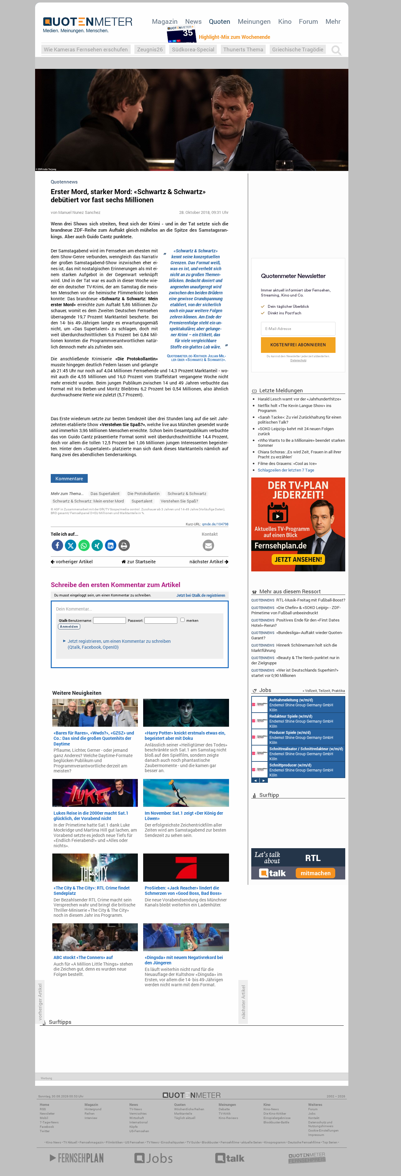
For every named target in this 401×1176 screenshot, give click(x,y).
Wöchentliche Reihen (189, 1109)
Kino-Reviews (228, 1118)
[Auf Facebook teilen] (57, 546)
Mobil (44, 1118)
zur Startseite (141, 562)
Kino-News (271, 1109)
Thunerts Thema (243, 49)
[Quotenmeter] (88, 25)
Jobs (311, 1114)
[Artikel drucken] (124, 546)
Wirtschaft (136, 1118)
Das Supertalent (105, 493)
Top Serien (329, 1142)
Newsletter (47, 1114)
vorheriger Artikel (74, 562)
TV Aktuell (70, 1142)
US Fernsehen (134, 1142)
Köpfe (133, 1127)
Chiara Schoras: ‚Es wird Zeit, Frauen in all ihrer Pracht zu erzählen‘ (299, 454)
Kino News (53, 1142)
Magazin (165, 21)
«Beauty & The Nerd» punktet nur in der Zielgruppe (295, 660)
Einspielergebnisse (276, 1118)
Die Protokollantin (143, 493)
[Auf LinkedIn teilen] (110, 546)
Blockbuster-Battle (276, 1122)
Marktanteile (183, 1114)
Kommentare (69, 478)
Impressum (316, 1135)
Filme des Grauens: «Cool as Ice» (287, 463)
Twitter (44, 1131)
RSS (43, 1109)
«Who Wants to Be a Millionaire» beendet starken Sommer (301, 442)
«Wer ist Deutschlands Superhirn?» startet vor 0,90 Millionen (294, 673)
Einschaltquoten (173, 1142)
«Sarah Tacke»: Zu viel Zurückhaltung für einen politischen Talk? (299, 419)
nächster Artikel (207, 562)
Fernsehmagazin (92, 1142)
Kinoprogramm (275, 1142)
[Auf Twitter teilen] (70, 546)
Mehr (333, 21)
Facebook (47, 1127)
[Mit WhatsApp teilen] (84, 546)
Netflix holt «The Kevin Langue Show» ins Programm (294, 408)
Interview (91, 1118)
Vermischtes (138, 1114)
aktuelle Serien (251, 1142)
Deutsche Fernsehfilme (304, 1142)
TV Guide (193, 1142)
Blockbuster (210, 1142)
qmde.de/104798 (215, 524)
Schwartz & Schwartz (187, 493)
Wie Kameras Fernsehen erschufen (86, 49)
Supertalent (142, 500)
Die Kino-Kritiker (274, 1114)
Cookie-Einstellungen (323, 1130)
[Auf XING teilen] (97, 546)
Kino (285, 21)
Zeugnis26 (150, 49)
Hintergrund (93, 1109)
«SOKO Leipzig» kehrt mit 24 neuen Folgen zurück (296, 431)
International (138, 1122)
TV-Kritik (225, 1114)
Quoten (219, 21)
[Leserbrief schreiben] (208, 546)
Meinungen (254, 21)
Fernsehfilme (230, 1142)
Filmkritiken (114, 1142)
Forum (308, 21)
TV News (153, 1142)
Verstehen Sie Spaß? (179, 500)
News (193, 21)
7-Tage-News (49, 1122)
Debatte (224, 1109)
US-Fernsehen (139, 1131)
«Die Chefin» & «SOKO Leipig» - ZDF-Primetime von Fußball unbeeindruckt (296, 610)
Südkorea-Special (193, 49)
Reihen (90, 1114)
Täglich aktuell (184, 1118)
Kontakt (313, 1118)
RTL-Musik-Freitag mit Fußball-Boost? (298, 600)
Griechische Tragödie (297, 49)
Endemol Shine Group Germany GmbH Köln (301, 704)
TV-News (135, 1109)
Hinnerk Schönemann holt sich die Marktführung (294, 647)
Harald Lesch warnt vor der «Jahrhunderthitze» (299, 399)
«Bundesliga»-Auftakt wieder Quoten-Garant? (297, 635)
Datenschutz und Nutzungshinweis (320, 1124)
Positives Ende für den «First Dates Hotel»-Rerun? (295, 622)
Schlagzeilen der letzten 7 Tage (286, 470)
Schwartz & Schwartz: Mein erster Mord (88, 500)
